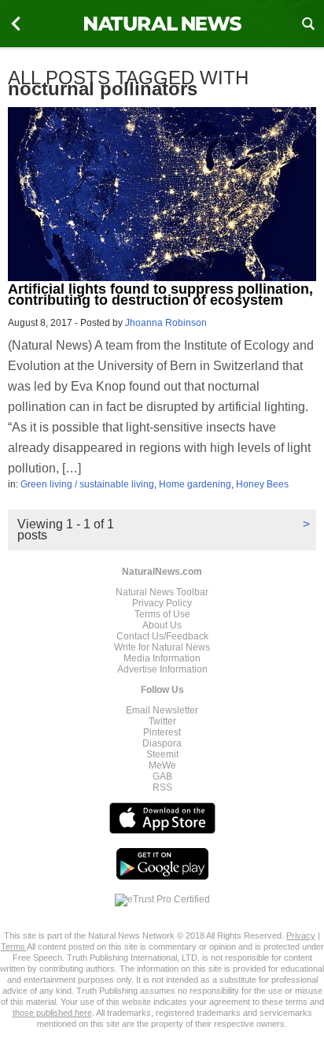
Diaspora (162, 743)
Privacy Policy (162, 603)
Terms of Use (162, 614)
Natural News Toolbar (162, 592)
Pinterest (162, 732)
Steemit (162, 754)
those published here (52, 1012)
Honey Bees (262, 484)
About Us (162, 625)
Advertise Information (162, 669)
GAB (162, 776)
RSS (162, 787)
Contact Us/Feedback (162, 636)
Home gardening (195, 484)
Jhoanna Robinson (166, 322)
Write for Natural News (162, 647)
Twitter (162, 721)
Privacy (300, 935)
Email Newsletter (162, 710)
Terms (14, 946)
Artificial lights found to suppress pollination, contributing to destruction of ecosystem (160, 294)
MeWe (162, 765)
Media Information (162, 658)
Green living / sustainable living (87, 484)
